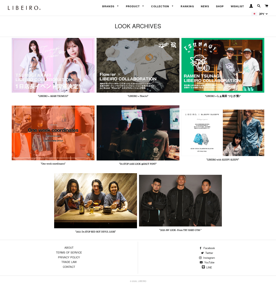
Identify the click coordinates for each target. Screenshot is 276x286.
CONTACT (69, 267)
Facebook (209, 248)
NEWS (205, 6)
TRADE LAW (69, 262)
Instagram (208, 258)
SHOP (220, 6)
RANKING (187, 6)
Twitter (208, 253)
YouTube (208, 262)
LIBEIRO (142, 281)
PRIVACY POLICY (69, 257)
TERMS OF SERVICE (69, 252)
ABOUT (69, 247)
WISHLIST (237, 6)
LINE (209, 267)
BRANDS (108, 6)
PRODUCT (133, 6)
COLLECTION (160, 6)
